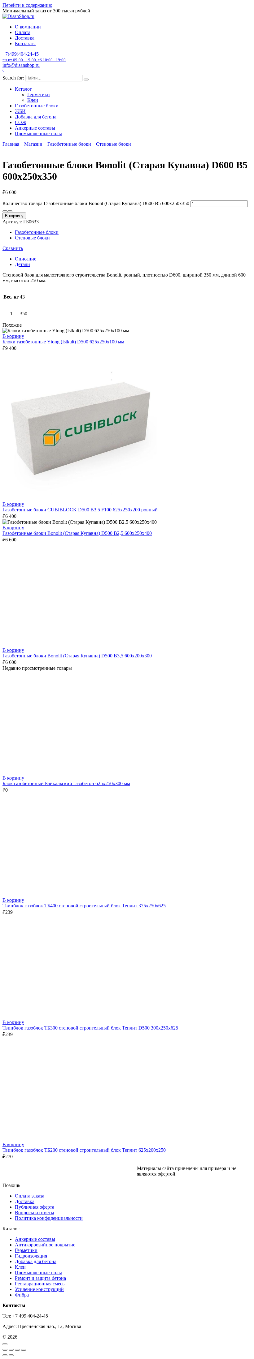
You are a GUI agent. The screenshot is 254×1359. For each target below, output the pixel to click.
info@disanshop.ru (21, 65)
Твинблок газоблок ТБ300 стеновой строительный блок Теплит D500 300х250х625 (90, 1027)
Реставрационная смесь (39, 1283)
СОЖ (20, 122)
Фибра (22, 1294)
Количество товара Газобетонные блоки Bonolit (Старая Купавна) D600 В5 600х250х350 (95, 203)
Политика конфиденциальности (49, 1218)
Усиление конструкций (39, 1289)
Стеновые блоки (113, 144)
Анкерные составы (35, 128)
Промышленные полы (38, 133)
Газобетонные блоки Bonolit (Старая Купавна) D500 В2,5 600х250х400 (77, 533)
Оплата (22, 32)
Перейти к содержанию (27, 5)
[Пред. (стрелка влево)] (4, 1355)
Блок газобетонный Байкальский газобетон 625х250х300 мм (66, 783)
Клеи (32, 100)
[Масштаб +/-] (4, 1350)
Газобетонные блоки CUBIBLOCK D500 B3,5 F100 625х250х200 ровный (80, 509)
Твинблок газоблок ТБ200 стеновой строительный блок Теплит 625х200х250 (84, 1150)
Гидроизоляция (31, 1255)
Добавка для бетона (35, 116)
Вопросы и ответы (34, 1212)
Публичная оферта (34, 1207)
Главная (10, 144)
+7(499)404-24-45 (34, 56)
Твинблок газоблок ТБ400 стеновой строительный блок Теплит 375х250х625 (84, 905)
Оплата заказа (29, 1195)
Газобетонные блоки (37, 105)
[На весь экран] (11, 1350)
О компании (28, 26)
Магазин (33, 144)
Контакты (25, 43)
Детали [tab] (22, 264)
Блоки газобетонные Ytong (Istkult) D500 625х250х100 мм (63, 341)
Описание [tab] (25, 258)
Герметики (38, 94)
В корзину (14, 215)
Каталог (23, 89)
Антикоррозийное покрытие (45, 1244)
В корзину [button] (13, 336)
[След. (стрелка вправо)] (11, 1355)
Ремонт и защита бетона (40, 1278)
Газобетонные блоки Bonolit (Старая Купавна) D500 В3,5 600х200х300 (77, 655)
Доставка (24, 38)
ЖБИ (20, 111)
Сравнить (12, 248)
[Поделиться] (17, 1350)
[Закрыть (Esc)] (23, 1350)
